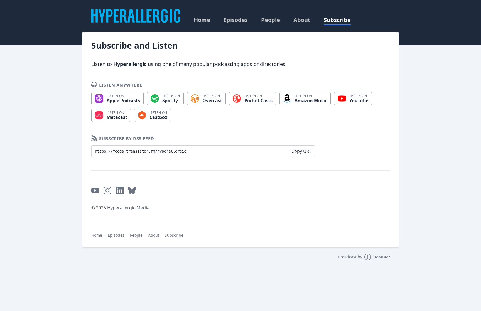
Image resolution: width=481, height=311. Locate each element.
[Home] (135, 16)
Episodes (236, 20)
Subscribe (337, 20)
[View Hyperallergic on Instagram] (107, 190)
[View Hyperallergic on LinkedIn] (120, 190)
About (301, 20)
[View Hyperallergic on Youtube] (95, 190)
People (270, 20)
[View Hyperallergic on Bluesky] (132, 190)
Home (202, 20)
